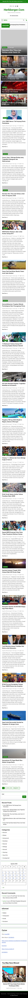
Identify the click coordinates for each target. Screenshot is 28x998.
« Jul (3, 887)
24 (3, 880)
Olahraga (5, 846)
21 (17, 878)
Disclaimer (5, 921)
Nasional (5, 47)
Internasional (6, 838)
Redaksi (4, 913)
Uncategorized (6, 858)
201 (15, 788)
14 (17, 875)
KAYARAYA (11, 937)
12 (10, 875)
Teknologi (5, 61)
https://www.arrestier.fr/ (8, 949)
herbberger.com (14, 9)
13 (13, 875)
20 (13, 878)
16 (23, 875)
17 (3, 878)
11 (6, 875)
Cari (3, 794)
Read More (4, 146)
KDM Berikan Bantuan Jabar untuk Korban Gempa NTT (13, 1)
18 (6, 878)
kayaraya (4, 945)
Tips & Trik (5, 855)
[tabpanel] (14, 977)
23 (23, 878)
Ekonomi (5, 832)
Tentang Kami (6, 915)
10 (3, 875)
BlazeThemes (15, 995)
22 (20, 878)
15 (20, 875)
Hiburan (4, 835)
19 (10, 878)
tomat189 (7, 934)
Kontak (4, 918)
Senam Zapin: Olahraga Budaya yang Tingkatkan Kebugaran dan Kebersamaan (13, 159)
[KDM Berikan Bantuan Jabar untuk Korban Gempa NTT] (14, 42)
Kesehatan (5, 841)
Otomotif (5, 849)
